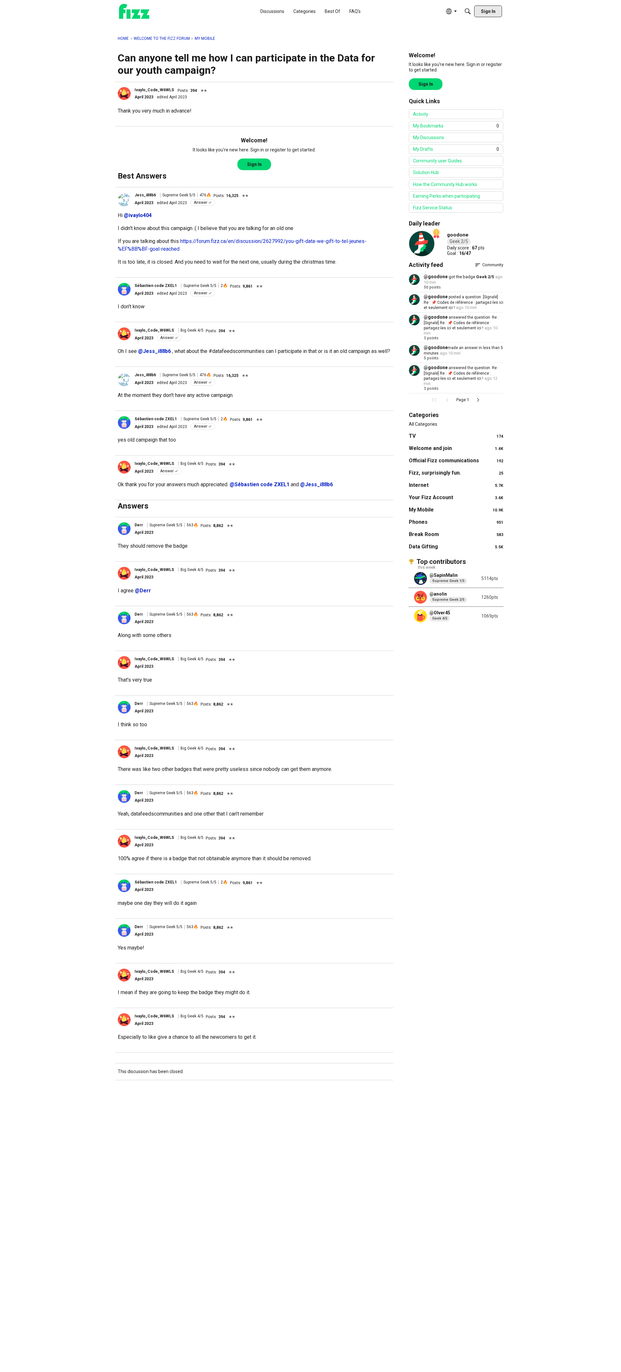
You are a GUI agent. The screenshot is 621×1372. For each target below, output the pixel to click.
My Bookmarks (456, 125)
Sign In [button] (254, 164)
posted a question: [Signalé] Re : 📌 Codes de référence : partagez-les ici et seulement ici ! (463, 302)
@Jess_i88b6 (154, 351)
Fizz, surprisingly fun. (456, 473)
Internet (456, 485)
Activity (420, 114)
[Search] (468, 11)
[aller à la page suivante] (478, 399)
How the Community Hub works (445, 184)
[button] (124, 93)
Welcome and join (456, 448)
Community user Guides (437, 160)
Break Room (456, 534)
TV (456, 436)
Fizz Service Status (432, 207)
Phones (456, 522)
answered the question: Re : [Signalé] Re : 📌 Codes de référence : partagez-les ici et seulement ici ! (461, 322)
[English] (134, 11)
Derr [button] (139, 525)
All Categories (423, 424)
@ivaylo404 (138, 215)
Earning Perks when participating (446, 196)
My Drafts (456, 149)
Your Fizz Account (456, 497)
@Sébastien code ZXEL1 (260, 484)
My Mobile (456, 510)
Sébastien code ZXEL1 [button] (156, 285)
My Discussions (428, 137)
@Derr (143, 590)
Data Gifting (456, 546)
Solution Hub (426, 172)
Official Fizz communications (456, 460)
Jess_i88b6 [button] (145, 195)
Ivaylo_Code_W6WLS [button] (154, 90)
